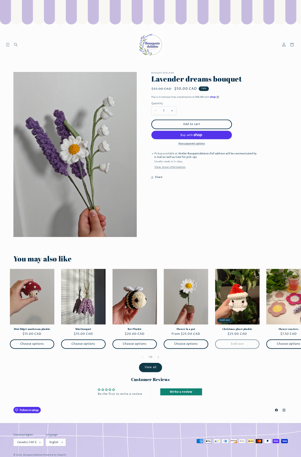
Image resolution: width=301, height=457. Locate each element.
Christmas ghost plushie (237, 329)
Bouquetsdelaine (33, 455)
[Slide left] (142, 357)
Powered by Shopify (54, 455)
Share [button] (159, 177)
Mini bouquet (83, 329)
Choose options (32, 344)
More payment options (191, 143)
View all (150, 367)
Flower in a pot (186, 329)
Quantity (157, 103)
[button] (8, 45)
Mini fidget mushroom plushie (32, 329)
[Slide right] (158, 357)
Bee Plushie (135, 329)
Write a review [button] (181, 392)
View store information (170, 167)
